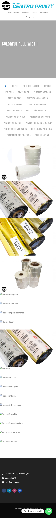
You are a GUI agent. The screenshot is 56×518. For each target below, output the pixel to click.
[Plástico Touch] (28, 325)
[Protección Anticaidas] (28, 435)
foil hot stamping (30, 86)
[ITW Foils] (28, 199)
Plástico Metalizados (37, 104)
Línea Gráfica (26, 12)
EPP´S (15, 86)
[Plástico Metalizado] (28, 306)
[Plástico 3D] (28, 371)
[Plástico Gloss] (28, 274)
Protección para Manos (15, 129)
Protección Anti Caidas (37, 110)
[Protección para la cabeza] (28, 426)
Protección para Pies (41, 129)
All (6, 86)
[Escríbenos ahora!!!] (48, 511)
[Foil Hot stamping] (28, 348)
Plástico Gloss (15, 98)
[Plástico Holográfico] (28, 297)
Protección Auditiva (15, 116)
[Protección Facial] (28, 398)
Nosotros (17, 12)
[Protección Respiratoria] (28, 408)
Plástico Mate (15, 104)
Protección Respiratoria (19, 135)
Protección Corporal (40, 116)
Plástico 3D (23, 92)
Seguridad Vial (42, 135)
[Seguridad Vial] (28, 453)
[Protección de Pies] (28, 444)
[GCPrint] (28, 237)
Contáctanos (44, 12)
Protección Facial (12, 123)
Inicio (10, 12)
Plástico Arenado (42, 92)
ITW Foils (9, 92)
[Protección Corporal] (28, 389)
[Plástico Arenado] (28, 380)
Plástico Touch (14, 110)
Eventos (35, 12)
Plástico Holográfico (37, 98)
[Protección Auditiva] (28, 417)
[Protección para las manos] (28, 315)
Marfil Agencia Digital (33, 508)
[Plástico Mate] (28, 162)
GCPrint (47, 86)
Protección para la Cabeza (39, 123)
